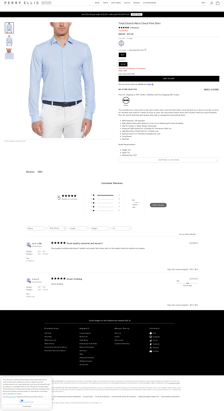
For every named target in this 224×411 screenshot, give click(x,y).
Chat (154, 333)
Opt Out (12, 397)
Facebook (156, 344)
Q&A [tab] (40, 171)
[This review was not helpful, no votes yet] (195, 269)
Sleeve (122, 60)
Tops (105, 3)
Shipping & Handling (87, 358)
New (97, 3)
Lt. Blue (121, 43)
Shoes (136, 3)
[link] (218, 3)
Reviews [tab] (30, 171)
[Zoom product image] (63, 80)
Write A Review (158, 205)
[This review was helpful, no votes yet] (191, 269)
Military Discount (50, 340)
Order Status (84, 340)
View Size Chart (125, 74)
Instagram (156, 337)
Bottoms (116, 3)
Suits (127, 3)
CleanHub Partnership (122, 344)
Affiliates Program (86, 361)
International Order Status (88, 344)
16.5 (122, 55)
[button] (9, 27)
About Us (118, 333)
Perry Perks (48, 337)
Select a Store (211, 89)
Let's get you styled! (174, 383)
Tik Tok (155, 340)
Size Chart (83, 351)
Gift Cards (48, 333)
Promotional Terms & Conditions (56, 347)
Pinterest (156, 348)
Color (125, 38)
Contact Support (85, 333)
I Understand (26, 406)
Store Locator (119, 340)
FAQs (81, 354)
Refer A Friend (49, 344)
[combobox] (36, 228)
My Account (84, 337)
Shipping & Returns (187, 160)
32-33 (123, 64)
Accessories (149, 3)
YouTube (156, 351)
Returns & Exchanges (87, 347)
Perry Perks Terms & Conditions (55, 351)
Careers (117, 337)
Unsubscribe (84, 365)
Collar (131, 50)
